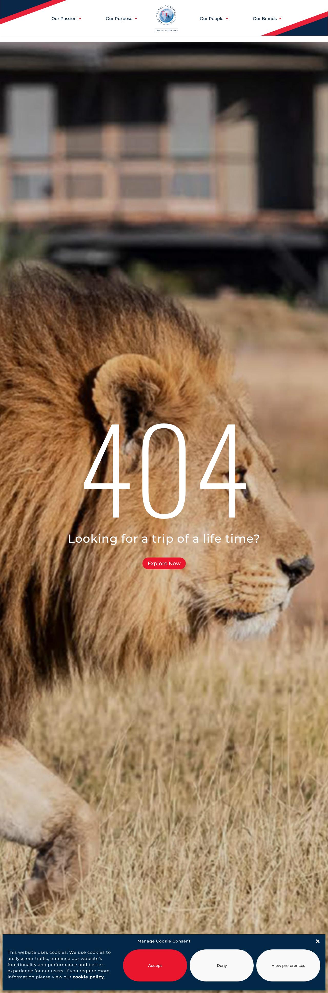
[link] (88, 977)
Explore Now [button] (164, 563)
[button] (317, 941)
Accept (155, 965)
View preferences (288, 965)
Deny (222, 965)
